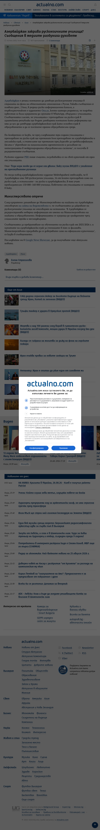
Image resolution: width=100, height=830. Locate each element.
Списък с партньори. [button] (42, 427)
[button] (50, 413)
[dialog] (50, 415)
